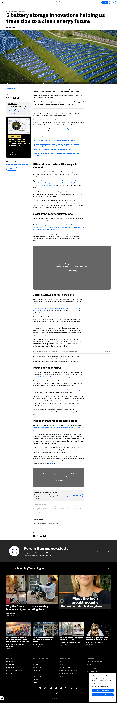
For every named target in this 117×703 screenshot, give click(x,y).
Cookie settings (103, 699)
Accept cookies (72, 270)
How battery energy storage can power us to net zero (52, 149)
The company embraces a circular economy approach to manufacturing (56, 455)
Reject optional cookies (103, 690)
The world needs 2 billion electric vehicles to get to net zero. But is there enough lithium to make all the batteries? (57, 145)
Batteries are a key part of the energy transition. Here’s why (54, 140)
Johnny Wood (10, 88)
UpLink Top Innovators (74, 129)
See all (108, 633)
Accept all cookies (102, 694)
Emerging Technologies (15, 11)
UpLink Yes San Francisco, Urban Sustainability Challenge (52, 441)
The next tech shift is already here (81, 671)
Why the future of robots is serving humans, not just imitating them (27, 673)
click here (51, 528)
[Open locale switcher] (2, 698)
